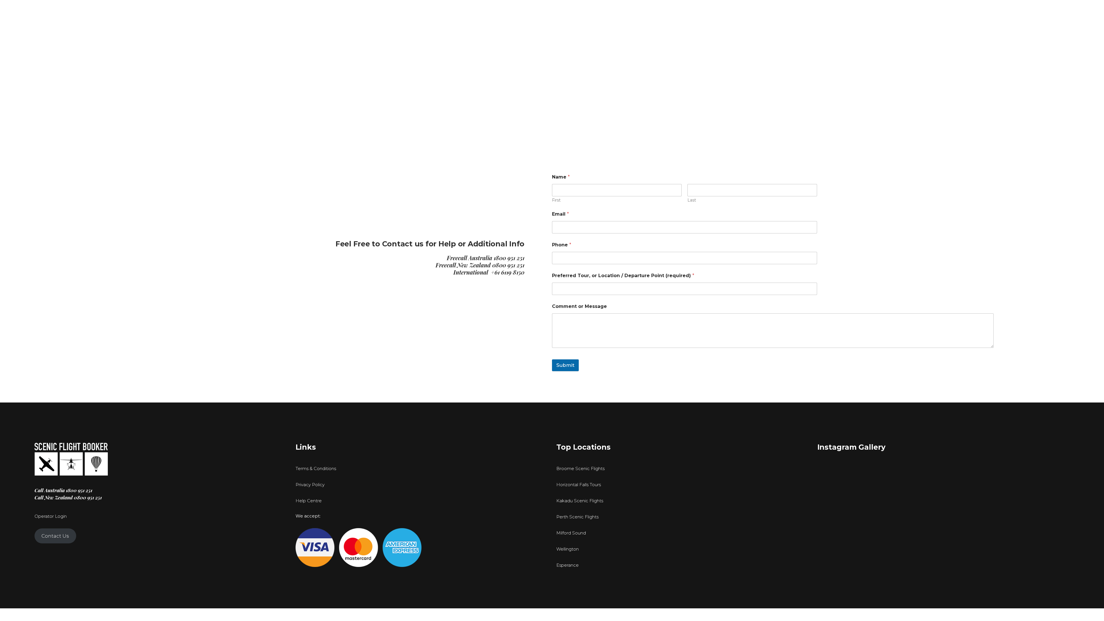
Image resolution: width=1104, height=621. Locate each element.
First (556, 200)
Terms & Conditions (316, 468)
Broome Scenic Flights (580, 468)
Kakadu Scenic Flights (579, 500)
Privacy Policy (310, 484)
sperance (569, 565)
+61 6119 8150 (507, 272)
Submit (565, 365)
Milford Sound (571, 533)
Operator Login (50, 516)
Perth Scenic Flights (577, 517)
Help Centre (309, 500)
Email (560, 214)
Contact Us (55, 536)
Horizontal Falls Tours (578, 484)
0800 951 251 (508, 265)
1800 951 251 (509, 258)
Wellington (567, 549)
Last (691, 200)
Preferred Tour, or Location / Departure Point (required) (623, 275)
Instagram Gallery (851, 447)
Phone (561, 245)
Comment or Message (579, 306)
